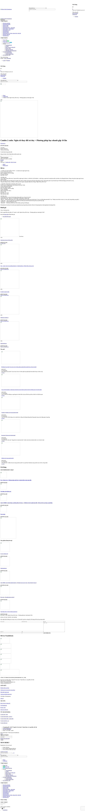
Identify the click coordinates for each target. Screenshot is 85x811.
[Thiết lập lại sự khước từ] (9, 314)
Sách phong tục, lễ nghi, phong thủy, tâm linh (12, 795)
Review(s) (2, 143)
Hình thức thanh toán (4, 692)
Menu (4, 759)
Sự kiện (7, 771)
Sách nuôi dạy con (6, 791)
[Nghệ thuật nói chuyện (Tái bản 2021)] (9, 236)
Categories (5, 760)
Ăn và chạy (2, 514)
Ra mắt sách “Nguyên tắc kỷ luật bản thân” (8, 435)
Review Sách (8, 773)
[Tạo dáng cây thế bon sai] (3, 489)
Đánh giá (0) (5, 165)
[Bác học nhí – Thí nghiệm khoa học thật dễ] (5, 594)
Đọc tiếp (1, 243)
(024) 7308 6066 (7, 58)
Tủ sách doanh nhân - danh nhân (6, 718)
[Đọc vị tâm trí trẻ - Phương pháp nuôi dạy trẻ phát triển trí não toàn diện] (3, 477)
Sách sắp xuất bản (6, 784)
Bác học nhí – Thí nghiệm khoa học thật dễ (7, 597)
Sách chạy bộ (5, 788)
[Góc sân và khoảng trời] (5, 551)
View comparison (3, 809)
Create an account (4, 751)
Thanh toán (74, 14)
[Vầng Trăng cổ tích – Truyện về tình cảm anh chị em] (5, 609)
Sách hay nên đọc (6, 796)
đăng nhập (6, 214)
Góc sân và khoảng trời (4, 553)
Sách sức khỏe (6, 793)
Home (4, 95)
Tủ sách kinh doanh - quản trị (6, 716)
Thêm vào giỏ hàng (4, 157)
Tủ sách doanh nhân (9, 779)
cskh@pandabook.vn (7, 728)
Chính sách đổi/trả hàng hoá (6, 694)
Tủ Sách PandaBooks (7, 777)
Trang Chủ (5, 765)
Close (1, 733)
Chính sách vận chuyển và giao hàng (7, 690)
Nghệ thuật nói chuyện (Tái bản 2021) (6, 240)
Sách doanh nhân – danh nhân (9, 789)
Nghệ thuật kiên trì (3, 343)
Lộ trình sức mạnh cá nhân (4, 291)
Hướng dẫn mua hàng (4, 687)
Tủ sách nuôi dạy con (4, 720)
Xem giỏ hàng (75, 13)
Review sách (3, 707)
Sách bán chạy (6, 797)
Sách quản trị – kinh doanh (8, 790)
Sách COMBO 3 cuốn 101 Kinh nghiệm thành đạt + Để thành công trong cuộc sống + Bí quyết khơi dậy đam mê (18, 582)
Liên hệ (1, 698)
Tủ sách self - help (4, 714)
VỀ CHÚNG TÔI (6, 780)
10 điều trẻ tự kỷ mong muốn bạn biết (7, 458)
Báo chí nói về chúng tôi (5, 703)
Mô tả (4, 164)
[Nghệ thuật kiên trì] (5, 565)
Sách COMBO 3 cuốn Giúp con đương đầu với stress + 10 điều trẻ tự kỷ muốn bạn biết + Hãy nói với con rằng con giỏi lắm (26, 502)
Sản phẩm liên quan (7, 216)
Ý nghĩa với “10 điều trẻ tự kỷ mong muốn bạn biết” (9, 412)
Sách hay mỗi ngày (4, 709)
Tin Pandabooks (3, 705)
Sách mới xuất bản (6, 786)
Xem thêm (2, 372)
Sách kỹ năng (13, 162)
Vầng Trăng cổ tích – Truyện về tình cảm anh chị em (8, 611)
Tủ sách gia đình (8, 778)
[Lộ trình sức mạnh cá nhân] (9, 288)
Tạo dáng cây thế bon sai (5, 491)
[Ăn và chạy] (3, 511)
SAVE (2, 802)
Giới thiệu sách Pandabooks (10, 776)
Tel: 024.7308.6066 (7, 729)
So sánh (2, 160)
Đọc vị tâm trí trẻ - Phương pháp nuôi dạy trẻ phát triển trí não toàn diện (15, 480)
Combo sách (5, 96)
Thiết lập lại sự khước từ (4, 317)
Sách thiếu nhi (6, 792)
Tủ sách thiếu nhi (3, 722)
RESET (5, 802)
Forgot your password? (5, 738)
